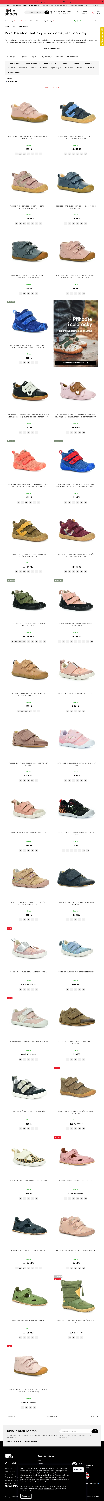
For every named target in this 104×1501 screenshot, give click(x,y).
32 (77, 1337)
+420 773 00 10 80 (10, 1483)
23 (23, 154)
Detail (26, 131)
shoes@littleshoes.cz (11, 1480)
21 (15, 154)
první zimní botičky (16, 42)
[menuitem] (8, 21)
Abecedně (58, 56)
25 (31, 154)
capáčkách (46, 42)
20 (65, 154)
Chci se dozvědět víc (50, 48)
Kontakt (39, 1463)
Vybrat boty (66, 2)
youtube (17, 1486)
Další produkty (51, 1416)
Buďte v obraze (5, 1486)
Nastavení (25, 1496)
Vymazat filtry (50, 88)
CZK (94, 5)
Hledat (46, 12)
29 (39, 641)
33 (81, 1337)
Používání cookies (26, 1491)
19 (19, 780)
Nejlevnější (23, 56)
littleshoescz (8, 1486)
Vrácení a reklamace (30, 5)
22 (19, 154)
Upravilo (92, 1497)
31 (73, 1337)
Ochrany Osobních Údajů (46, 1489)
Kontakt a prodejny (12, 5)
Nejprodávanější (46, 56)
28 (35, 641)
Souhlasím (77, 1470)
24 (27, 154)
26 (35, 154)
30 (44, 641)
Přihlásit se (94, 1431)
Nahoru (9, 1416)
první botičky (12, 81)
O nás (39, 1460)
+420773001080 (11, 1486)
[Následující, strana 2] (92, 1416)
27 (39, 154)
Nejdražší (34, 56)
